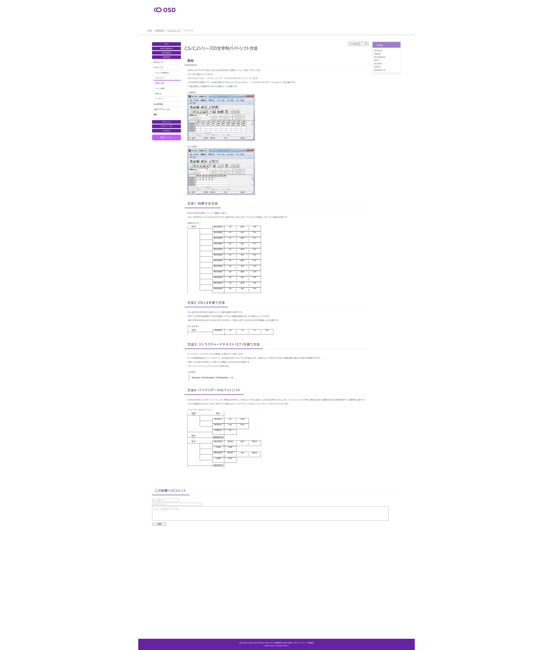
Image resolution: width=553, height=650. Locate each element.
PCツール (166, 122)
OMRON (159, 31)
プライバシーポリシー (299, 643)
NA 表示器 (158, 104)
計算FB (158, 94)
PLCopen (378, 63)
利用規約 (311, 643)
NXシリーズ (158, 62)
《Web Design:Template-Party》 (276, 645)
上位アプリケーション (162, 109)
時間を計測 (159, 83)
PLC (166, 44)
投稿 (159, 524)
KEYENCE (166, 53)
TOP (149, 31)
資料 (155, 115)
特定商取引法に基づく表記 (283, 643)
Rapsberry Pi (379, 70)
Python (166, 131)
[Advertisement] (332, 14)
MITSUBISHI (166, 48)
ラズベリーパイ (166, 126)
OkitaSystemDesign (249, 643)
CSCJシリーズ (173, 31)
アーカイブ (159, 99)
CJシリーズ (158, 67)
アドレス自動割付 (162, 73)
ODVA (376, 60)
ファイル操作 (160, 88)
